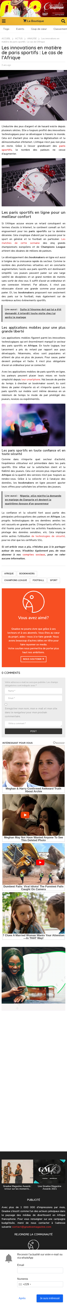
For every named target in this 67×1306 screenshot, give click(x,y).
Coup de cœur (39, 29)
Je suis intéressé (50, 1298)
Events (20, 29)
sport (54, 580)
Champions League (15, 580)
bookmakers (27, 573)
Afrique (9, 573)
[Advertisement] (33, 1050)
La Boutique (35, 21)
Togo (6, 29)
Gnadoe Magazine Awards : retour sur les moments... (17, 1187)
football (38, 580)
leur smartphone (30, 379)
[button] (4, 21)
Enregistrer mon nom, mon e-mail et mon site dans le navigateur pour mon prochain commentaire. (31, 712)
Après (22, 1298)
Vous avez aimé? (33, 617)
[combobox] (24, 1284)
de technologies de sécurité (48, 536)
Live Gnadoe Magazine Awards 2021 (49, 1187)
